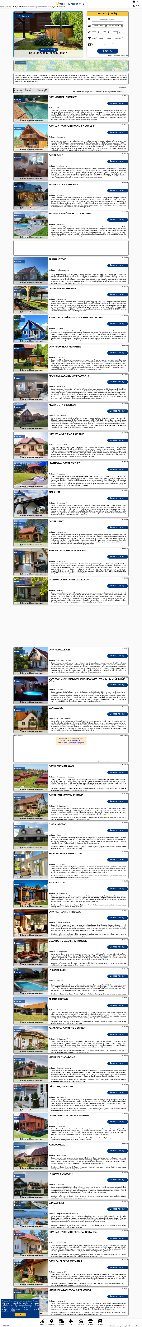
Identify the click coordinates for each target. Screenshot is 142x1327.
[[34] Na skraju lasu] (31, 1156)
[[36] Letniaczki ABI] (31, 1214)
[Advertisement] (71, 626)
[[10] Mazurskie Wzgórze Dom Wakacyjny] (31, 387)
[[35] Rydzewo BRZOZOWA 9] (31, 1185)
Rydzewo (17, 99)
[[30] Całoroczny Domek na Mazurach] (31, 1040)
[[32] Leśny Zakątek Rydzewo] (31, 1098)
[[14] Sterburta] (31, 504)
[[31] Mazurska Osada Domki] (31, 1069)
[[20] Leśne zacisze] (31, 719)
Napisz (139, 1326)
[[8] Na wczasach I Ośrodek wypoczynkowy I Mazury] (31, 329)
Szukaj (107, 51)
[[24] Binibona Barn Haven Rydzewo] (31, 865)
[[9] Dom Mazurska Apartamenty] (31, 358)
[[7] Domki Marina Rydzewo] (31, 300)
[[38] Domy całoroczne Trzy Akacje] (31, 1273)
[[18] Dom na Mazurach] (31, 661)
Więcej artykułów (18, 735)
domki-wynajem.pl (71, 3)
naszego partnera (80, 790)
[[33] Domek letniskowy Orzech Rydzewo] (31, 1127)
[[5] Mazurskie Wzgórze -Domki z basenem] (31, 225)
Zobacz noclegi (117, 103)
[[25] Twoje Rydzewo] (31, 894)
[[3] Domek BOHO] (31, 167)
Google (35, 1301)
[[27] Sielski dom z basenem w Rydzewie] (31, 952)
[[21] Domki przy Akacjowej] (31, 778)
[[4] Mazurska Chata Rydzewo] (31, 196)
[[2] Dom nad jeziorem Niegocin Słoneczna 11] (31, 138)
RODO (13, 1311)
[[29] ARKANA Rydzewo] (31, 1011)
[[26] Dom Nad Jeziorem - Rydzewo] (31, 923)
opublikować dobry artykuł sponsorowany (117, 761)
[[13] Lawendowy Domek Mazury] (31, 475)
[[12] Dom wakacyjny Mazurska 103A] (31, 446)
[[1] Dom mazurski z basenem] (31, 109)
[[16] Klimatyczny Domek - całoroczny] (31, 562)
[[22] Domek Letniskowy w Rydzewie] (31, 807)
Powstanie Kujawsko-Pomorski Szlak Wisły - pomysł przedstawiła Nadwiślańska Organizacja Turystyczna (71, 741)
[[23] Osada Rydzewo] (31, 836)
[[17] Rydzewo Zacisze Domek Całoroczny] (31, 591)
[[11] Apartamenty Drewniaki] (31, 416)
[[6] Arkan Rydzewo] (31, 271)
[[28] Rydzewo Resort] (31, 981)
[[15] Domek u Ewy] (31, 533)
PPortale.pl (11, 1326)
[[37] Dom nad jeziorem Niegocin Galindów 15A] (31, 1244)
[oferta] (20, 120)
